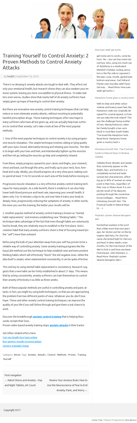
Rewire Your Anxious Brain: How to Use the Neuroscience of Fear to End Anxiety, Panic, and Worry (67, 385)
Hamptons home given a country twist (114, 97)
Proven (72, 354)
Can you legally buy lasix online (20, 337)
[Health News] (68, 37)
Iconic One (97, 420)
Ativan (17, 354)
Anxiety (32, 354)
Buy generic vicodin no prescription (22, 341)
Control (51, 354)
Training (81, 354)
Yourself (7, 359)
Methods (61, 354)
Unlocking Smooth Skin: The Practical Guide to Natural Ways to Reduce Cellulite (114, 153)
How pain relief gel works (108, 49)
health (10, 76)
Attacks (42, 354)
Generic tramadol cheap (16, 345)
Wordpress (131, 420)
